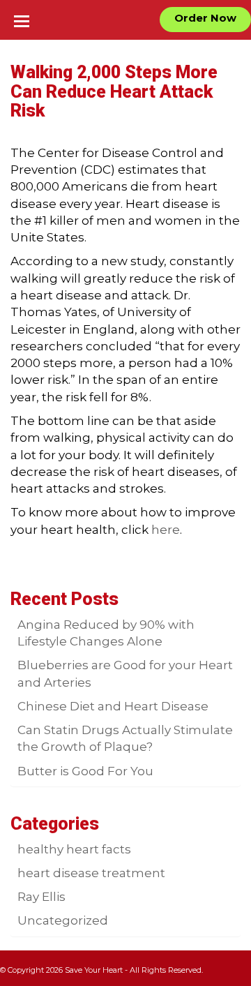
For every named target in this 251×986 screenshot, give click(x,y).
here (165, 530)
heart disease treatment (91, 873)
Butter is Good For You (85, 771)
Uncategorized (62, 920)
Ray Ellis (41, 897)
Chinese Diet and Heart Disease (112, 706)
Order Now (205, 17)
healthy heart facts (74, 849)
